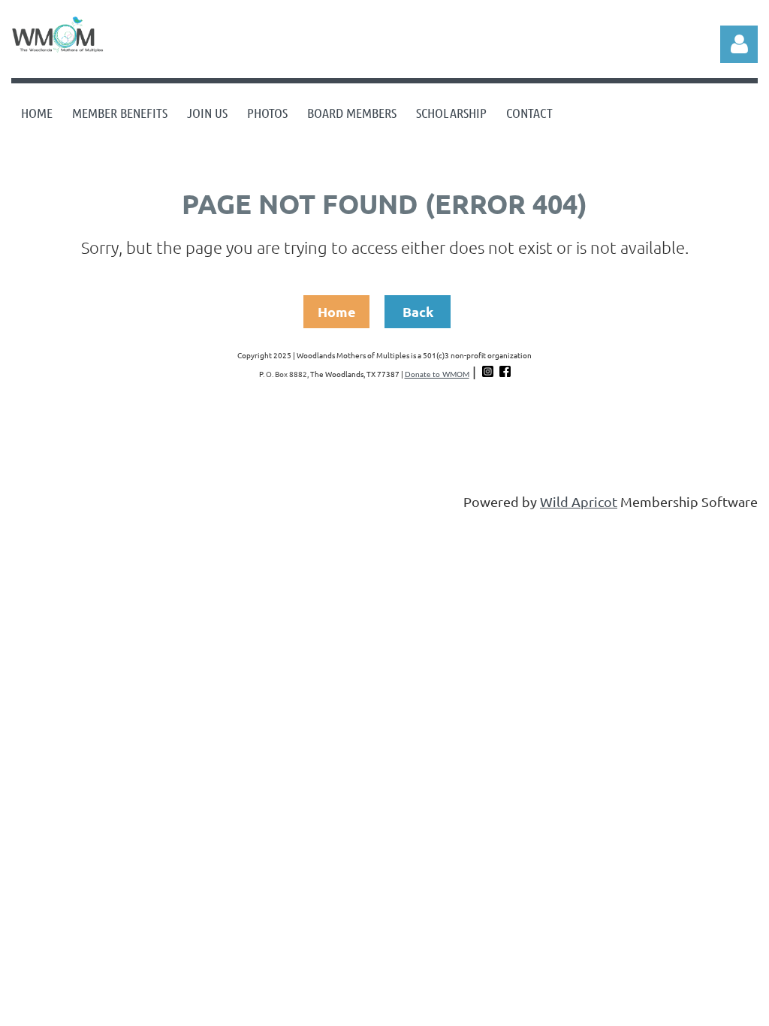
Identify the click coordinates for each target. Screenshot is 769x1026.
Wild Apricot (578, 501)
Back (418, 311)
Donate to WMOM (437, 375)
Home (337, 311)
